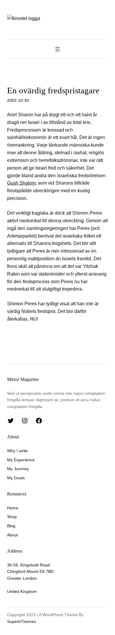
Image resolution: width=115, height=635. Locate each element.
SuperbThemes (21, 621)
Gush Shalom (21, 182)
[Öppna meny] (57, 49)
